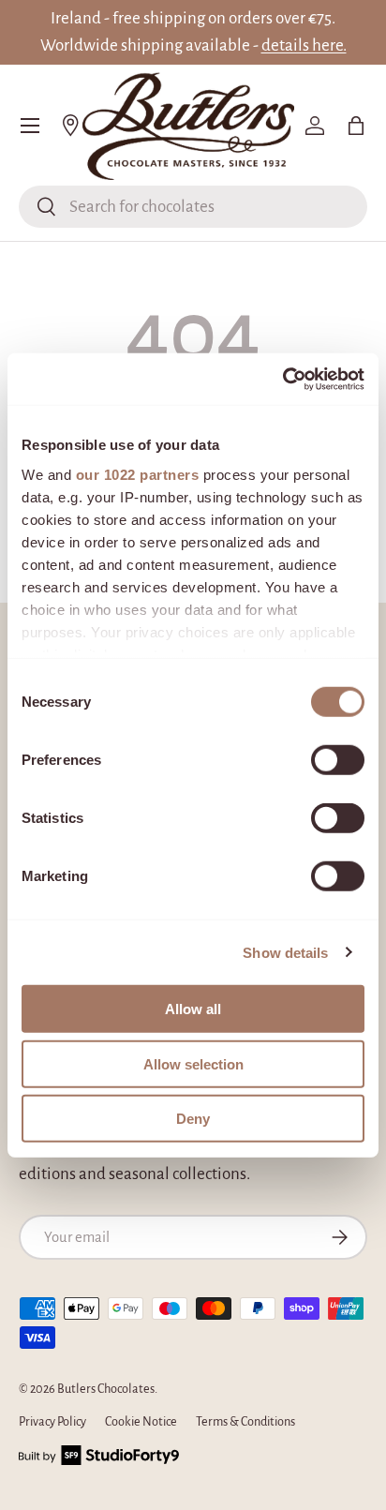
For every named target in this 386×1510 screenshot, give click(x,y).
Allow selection (193, 1063)
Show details (285, 952)
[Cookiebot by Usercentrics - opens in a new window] (282, 378)
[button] (356, 125)
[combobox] (193, 207)
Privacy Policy (52, 1421)
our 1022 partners (138, 474)
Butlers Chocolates (106, 1389)
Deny (193, 1119)
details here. (304, 45)
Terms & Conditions (245, 1421)
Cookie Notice (141, 1421)
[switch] (337, 760)
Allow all (193, 1009)
